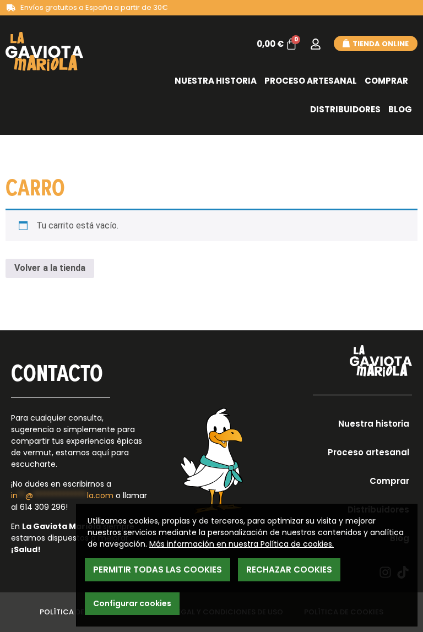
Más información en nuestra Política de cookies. (241, 543)
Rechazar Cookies (289, 569)
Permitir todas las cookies (157, 569)
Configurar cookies (132, 603)
